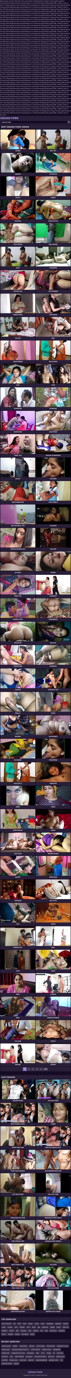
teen (16, 1327)
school (37, 1324)
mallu (34, 1327)
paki (46, 1331)
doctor (4, 1334)
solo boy (31, 1346)
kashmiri (31, 1360)
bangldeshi (56, 1349)
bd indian (60, 1353)
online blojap (41, 1346)
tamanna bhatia (7, 1363)
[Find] (68, 122)
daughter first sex (62, 1346)
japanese (45, 1327)
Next (45, 1069)
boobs (32, 1334)
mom (24, 1324)
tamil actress (51, 1346)
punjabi (22, 1327)
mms (28, 1327)
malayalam (50, 1324)
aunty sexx (23, 1360)
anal (29, 1331)
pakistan (4, 1331)
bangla (17, 1334)
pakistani (58, 1324)
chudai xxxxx (13, 1360)
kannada (23, 1331)
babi (37, 1353)
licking (49, 1353)
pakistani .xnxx (53, 1360)
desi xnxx (51, 1356)
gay (39, 1327)
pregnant (62, 1331)
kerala (58, 1327)
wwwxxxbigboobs (41, 1360)
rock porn (5, 1356)
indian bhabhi (19, 1356)
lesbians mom (46, 1349)
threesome (53, 1331)
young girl (29, 1356)
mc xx (43, 1353)
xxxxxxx (16, 1363)
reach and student (40, 1356)
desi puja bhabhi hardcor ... (20, 1349)
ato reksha (25, 1334)
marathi (10, 1327)
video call (66, 1327)
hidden (11, 1331)
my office (4, 1360)
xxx (14, 1324)
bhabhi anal (5, 1353)
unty (11, 1356)
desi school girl (6, 1324)
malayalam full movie (18, 1353)
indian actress (6, 1346)
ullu (41, 1331)
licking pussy (60, 1356)
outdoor (35, 1331)
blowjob (10, 1334)
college (52, 1327)
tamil (19, 1324)
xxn (61, 1360)
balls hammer (35, 1349)
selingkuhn (30, 1353)
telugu (30, 1324)
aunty (3, 1327)
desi (17, 1331)
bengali (65, 1324)
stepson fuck (6, 1349)
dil (54, 1353)
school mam (23, 1346)
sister (42, 1324)
